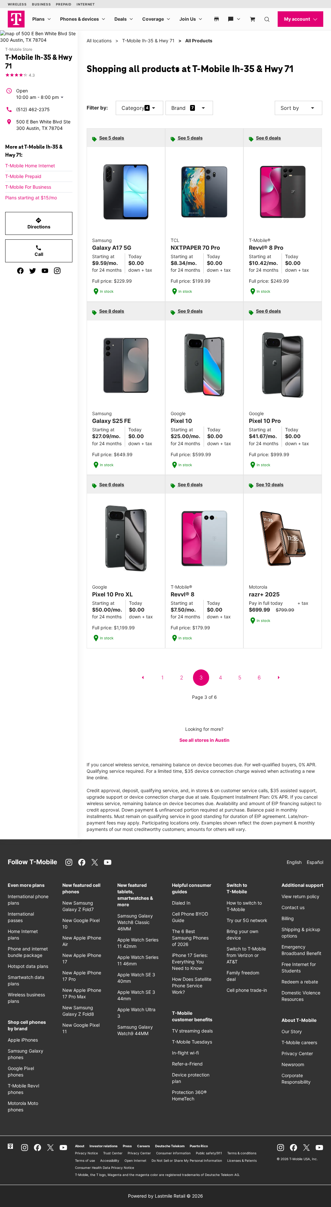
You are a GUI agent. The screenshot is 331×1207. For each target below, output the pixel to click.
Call (39, 251)
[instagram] (57, 271)
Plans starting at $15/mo (31, 197)
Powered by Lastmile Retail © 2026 (165, 1196)
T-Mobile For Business (28, 187)
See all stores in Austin (204, 740)
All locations (99, 40)
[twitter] (33, 271)
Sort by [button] (298, 108)
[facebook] (20, 271)
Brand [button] (178, 108)
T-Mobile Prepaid (23, 176)
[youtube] (45, 271)
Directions (38, 223)
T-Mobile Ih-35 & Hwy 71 (148, 40)
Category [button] (133, 108)
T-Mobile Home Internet (30, 165)
